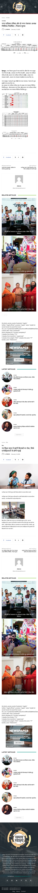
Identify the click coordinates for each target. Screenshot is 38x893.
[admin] (3, 29)
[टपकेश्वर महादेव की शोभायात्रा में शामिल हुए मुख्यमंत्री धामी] (19, 255)
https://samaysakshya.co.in (19, 188)
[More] (23, 35)
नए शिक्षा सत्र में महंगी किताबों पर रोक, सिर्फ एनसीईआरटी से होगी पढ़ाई (28, 168)
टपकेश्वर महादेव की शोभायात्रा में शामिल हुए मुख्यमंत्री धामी (19, 271)
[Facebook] (7, 880)
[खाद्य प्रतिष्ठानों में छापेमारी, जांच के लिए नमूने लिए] (7, 414)
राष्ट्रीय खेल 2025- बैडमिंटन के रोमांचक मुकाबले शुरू (8, 168)
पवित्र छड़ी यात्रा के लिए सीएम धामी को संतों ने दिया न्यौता (19, 309)
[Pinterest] (21, 880)
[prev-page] (3, 315)
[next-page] (6, 315)
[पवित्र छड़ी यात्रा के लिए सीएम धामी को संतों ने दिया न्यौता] (19, 292)
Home (3, 17)
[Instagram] (12, 880)
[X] (30, 880)
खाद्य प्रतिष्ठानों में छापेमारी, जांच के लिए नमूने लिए (24, 415)
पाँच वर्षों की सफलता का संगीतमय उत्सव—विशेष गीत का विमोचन (19, 232)
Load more (18, 434)
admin (8, 29)
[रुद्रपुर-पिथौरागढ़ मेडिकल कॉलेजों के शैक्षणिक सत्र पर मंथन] (7, 426)
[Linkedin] (16, 880)
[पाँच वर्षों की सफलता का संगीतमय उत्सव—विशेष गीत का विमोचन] (19, 217)
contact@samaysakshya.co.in (22, 876)
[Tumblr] (26, 880)
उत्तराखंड (7, 17)
